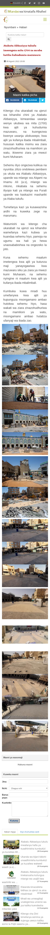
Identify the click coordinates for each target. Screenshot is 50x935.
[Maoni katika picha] (25, 78)
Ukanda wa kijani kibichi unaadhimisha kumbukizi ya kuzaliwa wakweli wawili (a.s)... (24, 862)
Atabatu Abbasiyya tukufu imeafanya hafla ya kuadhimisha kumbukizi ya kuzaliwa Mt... (25, 847)
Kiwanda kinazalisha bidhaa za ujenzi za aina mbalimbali (33, 890)
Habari (23, 27)
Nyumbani (10, 27)
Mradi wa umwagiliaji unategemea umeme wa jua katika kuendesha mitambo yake (24, 903)
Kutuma (14, 821)
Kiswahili (17, 3)
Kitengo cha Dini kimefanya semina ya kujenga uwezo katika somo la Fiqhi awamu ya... (23, 919)
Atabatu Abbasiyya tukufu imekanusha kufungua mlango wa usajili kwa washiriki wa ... (25, 877)
